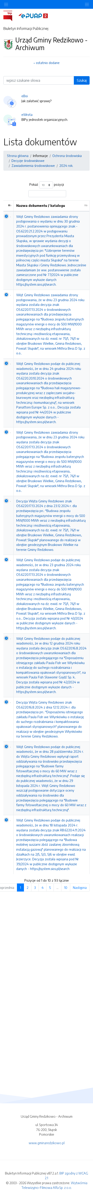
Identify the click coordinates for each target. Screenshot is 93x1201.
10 (65, 887)
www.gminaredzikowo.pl (47, 1143)
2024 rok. (66, 165)
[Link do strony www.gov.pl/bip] (10, 15)
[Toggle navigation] (86, 4)
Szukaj (82, 80)
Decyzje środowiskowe (28, 161)
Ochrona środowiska (67, 156)
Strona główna (17, 156)
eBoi (24, 96)
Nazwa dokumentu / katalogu (40, 205)
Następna (80, 887)
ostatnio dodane (48, 63)
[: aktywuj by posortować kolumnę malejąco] (8, 205)
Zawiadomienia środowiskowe (33, 165)
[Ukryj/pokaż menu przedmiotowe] (6, 4)
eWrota (27, 115)
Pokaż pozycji (46, 185)
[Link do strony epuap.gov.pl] (33, 15)
